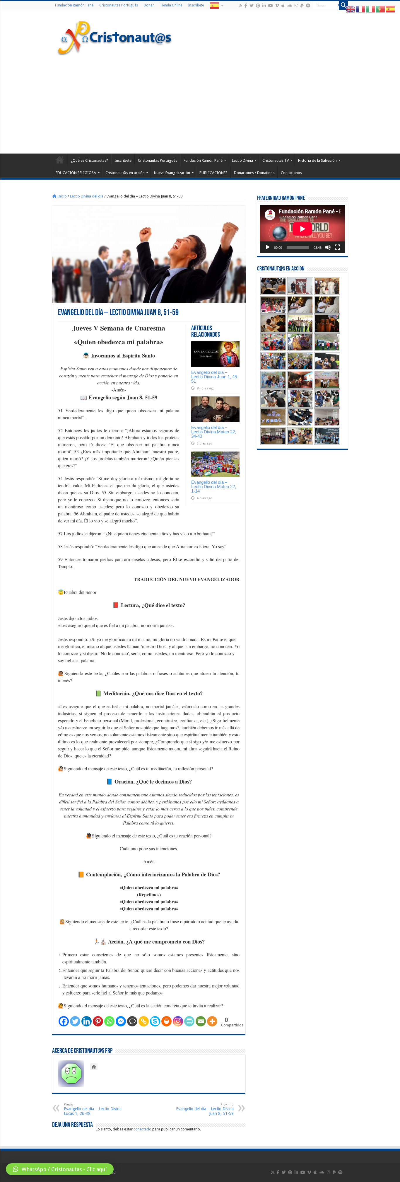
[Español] (216, 5)
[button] (60, 1169)
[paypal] (302, 5)
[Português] (381, 9)
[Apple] (283, 5)
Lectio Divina (242, 160)
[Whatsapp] (109, 1021)
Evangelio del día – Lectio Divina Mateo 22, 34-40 (213, 432)
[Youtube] (270, 5)
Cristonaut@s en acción (125, 173)
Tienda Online (171, 5)
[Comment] (132, 1021)
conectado (142, 1129)
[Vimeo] (277, 5)
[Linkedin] (86, 1021)
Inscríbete (196, 5)
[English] (351, 9)
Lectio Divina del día (86, 196)
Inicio (62, 196)
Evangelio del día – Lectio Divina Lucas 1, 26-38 (93, 1109)
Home (59, 160)
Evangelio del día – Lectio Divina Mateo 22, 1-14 (213, 486)
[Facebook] (246, 5)
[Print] (166, 1021)
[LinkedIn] (264, 5)
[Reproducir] (268, 247)
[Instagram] (178, 1021)
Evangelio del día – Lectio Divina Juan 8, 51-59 (205, 1109)
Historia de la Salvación (317, 160)
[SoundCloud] (289, 5)
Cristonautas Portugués (118, 5)
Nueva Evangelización (172, 173)
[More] (212, 1021)
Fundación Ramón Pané (74, 5)
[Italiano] (371, 9)
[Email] (201, 1021)
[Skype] (155, 1021)
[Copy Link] (144, 1021)
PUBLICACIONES (213, 173)
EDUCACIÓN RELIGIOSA (76, 173)
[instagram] (296, 5)
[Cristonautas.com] (115, 37)
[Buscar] (343, 5)
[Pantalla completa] (337, 247)
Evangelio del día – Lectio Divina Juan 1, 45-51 (214, 377)
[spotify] (308, 5)
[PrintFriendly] (189, 1021)
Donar (149, 5)
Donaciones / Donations (254, 173)
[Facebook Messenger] (121, 1021)
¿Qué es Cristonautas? (89, 160)
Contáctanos (291, 173)
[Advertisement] (200, 104)
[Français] (361, 9)
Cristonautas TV (275, 160)
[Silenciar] (328, 247)
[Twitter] (251, 5)
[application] (302, 229)
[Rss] (240, 5)
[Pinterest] (258, 5)
